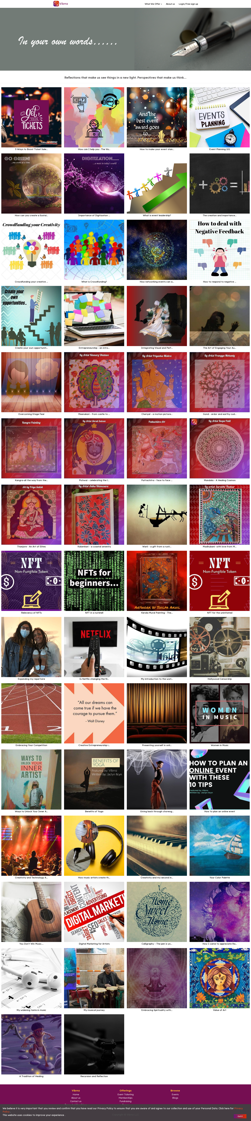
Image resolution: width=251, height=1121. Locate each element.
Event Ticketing (126, 1094)
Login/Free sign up (188, 4)
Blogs (175, 1097)
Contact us (75, 1101)
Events (175, 1094)
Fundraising (125, 1101)
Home (76, 1094)
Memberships (125, 1097)
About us (170, 4)
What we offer (153, 4)
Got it (240, 1116)
